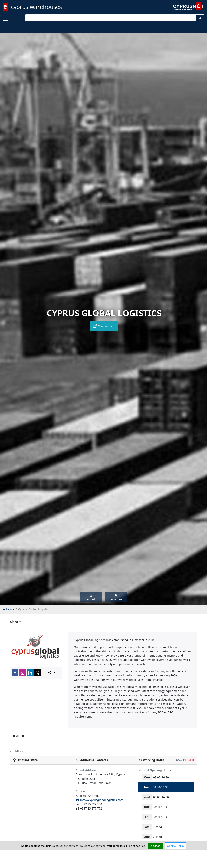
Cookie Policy (175, 845)
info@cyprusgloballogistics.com (101, 800)
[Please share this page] (51, 672)
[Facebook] (15, 672)
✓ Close (155, 845)
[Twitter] (37, 672)
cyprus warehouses (36, 7)
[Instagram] (22, 672)
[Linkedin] (30, 672)
